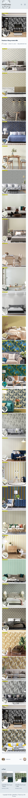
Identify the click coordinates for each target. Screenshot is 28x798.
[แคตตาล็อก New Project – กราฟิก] (20, 777)
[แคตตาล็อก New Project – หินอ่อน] (7, 777)
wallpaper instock (22, 43)
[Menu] (25, 4)
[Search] (21, 4)
